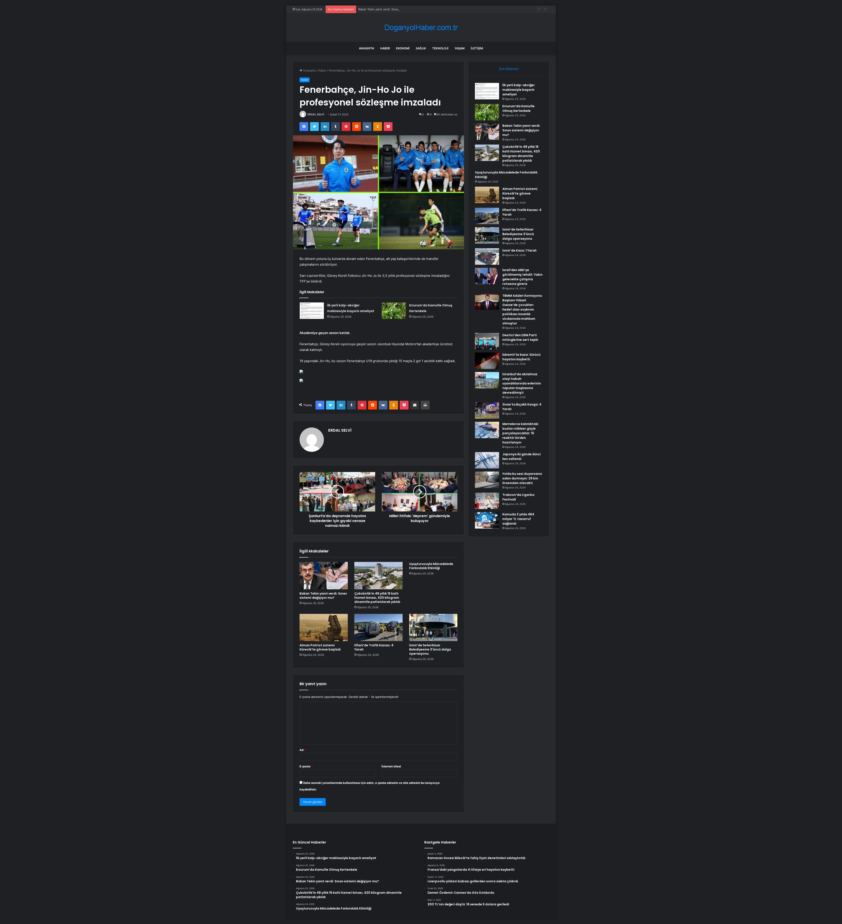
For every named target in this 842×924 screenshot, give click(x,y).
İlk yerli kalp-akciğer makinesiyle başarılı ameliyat (518, 90)
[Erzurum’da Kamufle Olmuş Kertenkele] (394, 310)
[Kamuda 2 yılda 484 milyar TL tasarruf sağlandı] (487, 520)
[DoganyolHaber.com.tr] (421, 27)
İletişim (477, 48)
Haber (385, 48)
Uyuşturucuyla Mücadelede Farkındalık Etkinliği (431, 566)
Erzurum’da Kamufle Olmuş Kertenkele (518, 108)
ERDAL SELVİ (315, 114)
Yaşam (460, 48)
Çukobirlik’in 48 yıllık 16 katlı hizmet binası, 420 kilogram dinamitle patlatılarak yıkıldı (377, 597)
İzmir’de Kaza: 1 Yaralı (519, 250)
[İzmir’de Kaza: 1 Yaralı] (487, 256)
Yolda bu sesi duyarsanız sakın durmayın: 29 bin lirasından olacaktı (522, 478)
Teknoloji (440, 48)
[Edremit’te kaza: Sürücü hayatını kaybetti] (487, 360)
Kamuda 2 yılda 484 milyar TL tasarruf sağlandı (518, 519)
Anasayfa (366, 48)
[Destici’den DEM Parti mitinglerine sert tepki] (487, 341)
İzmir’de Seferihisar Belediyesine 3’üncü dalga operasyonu (430, 649)
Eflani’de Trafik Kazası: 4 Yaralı (373, 647)
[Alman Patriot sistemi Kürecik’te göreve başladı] (324, 627)
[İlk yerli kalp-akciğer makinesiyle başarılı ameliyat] (312, 310)
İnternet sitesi (391, 766)
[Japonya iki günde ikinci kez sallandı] (487, 460)
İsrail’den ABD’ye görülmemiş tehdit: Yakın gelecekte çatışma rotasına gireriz (522, 277)
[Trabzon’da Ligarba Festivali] (487, 501)
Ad (303, 750)
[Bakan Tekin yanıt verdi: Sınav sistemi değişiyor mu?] (324, 575)
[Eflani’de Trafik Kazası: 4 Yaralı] (378, 627)
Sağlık (421, 48)
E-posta (306, 766)
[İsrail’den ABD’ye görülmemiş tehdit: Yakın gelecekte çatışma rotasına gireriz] (487, 276)
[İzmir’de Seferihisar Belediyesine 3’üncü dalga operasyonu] (433, 627)
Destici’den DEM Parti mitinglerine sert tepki (520, 337)
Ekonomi (403, 48)
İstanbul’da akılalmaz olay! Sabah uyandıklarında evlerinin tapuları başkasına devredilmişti (521, 383)
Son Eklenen (509, 69)
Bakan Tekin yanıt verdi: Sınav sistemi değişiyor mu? (393, 9)
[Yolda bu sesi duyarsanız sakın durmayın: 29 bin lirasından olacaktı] (487, 480)
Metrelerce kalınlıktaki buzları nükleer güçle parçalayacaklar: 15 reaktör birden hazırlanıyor (520, 433)
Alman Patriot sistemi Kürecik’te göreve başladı (320, 647)
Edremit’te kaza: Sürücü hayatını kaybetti (521, 356)
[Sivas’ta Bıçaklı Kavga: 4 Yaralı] (487, 410)
